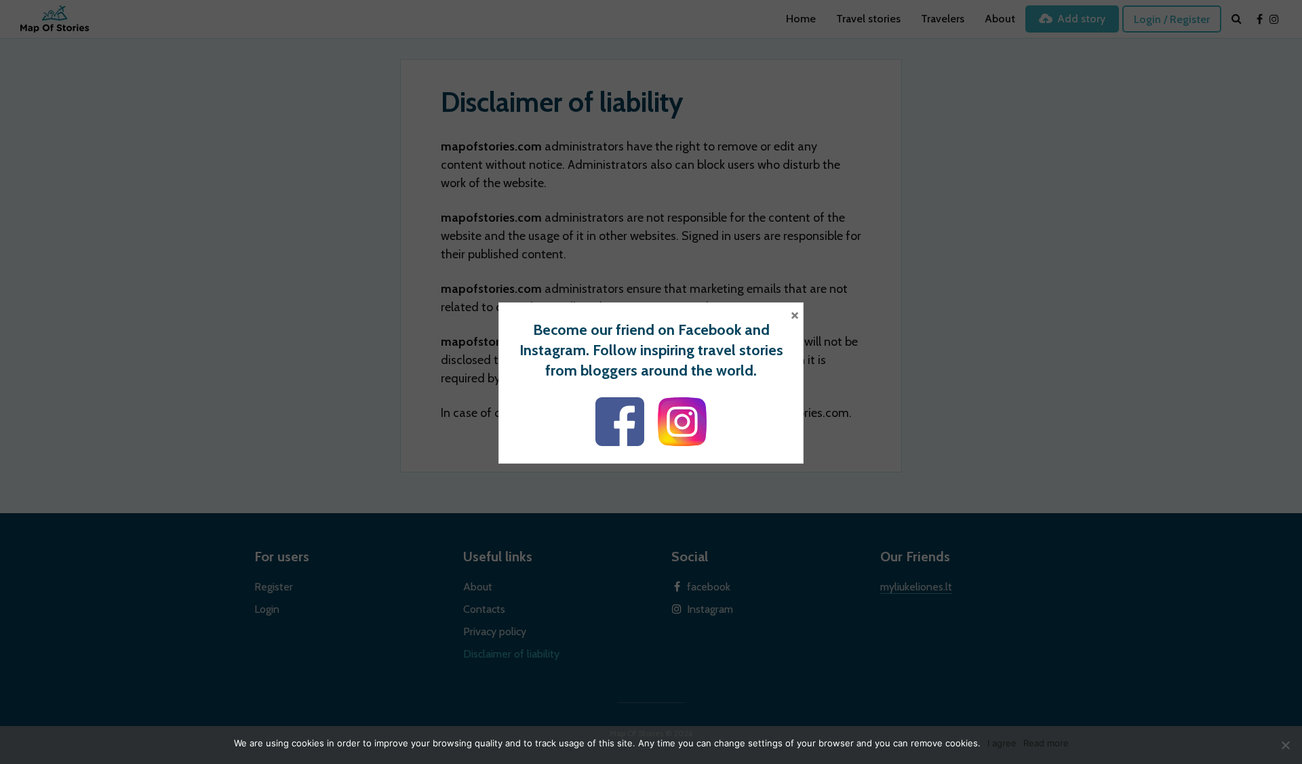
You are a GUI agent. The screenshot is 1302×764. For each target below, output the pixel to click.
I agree (1002, 743)
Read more (1046, 743)
